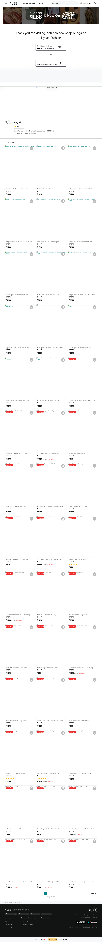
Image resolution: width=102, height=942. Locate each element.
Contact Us (8, 924)
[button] (86, 3)
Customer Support (27, 924)
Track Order (25, 921)
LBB (6, 902)
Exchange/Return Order (28, 918)
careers (7, 921)
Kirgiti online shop (14, 902)
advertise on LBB (10, 928)
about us (8, 918)
